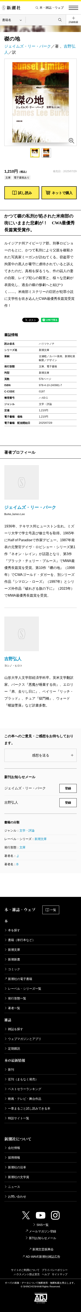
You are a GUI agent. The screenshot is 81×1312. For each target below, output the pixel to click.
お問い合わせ (17, 1196)
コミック (14, 969)
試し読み (25, 193)
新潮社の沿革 (17, 1167)
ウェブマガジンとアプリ (24, 1039)
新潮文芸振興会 (43, 1249)
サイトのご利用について (25, 1270)
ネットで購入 (62, 193)
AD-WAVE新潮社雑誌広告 (43, 1256)
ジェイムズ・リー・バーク (27, 46)
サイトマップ (59, 1274)
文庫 (22, 847)
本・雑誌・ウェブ (52, 7)
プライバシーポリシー (55, 1270)
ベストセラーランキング (24, 1089)
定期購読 (14, 1048)
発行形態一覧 (17, 998)
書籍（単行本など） (21, 940)
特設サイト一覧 (18, 1118)
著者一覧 (14, 1008)
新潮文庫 (41, 839)
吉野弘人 (13, 658)
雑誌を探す (15, 1029)
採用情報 (14, 1157)
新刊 (11, 1069)
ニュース (14, 1186)
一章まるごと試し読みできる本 (29, 1108)
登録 (68, 788)
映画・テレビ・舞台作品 (24, 1098)
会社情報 (14, 1148)
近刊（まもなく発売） (23, 1079)
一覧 (53, 910)
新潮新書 (14, 959)
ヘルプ (46, 1274)
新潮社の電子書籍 (20, 979)
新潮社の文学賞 (18, 1177)
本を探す (14, 930)
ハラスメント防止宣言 (27, 1274)
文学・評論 (27, 830)
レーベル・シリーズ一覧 (24, 988)
